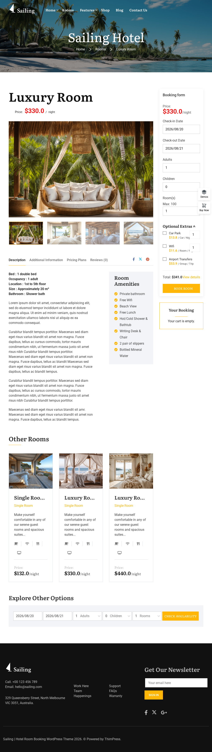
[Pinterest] (147, 259)
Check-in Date (173, 121)
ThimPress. (113, 739)
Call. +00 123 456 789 (21, 682)
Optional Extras (178, 226)
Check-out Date (174, 140)
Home (80, 49)
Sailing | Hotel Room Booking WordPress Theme (38, 739)
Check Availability (180, 616)
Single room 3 (30, 497)
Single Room (23, 506)
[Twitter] (140, 259)
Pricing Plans (76, 260)
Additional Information (46, 260)
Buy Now (204, 210)
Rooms (100, 49)
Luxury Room (51, 96)
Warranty (115, 696)
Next (142, 169)
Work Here (81, 686)
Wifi (171, 246)
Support (115, 686)
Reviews (99, 260)
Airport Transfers (180, 259)
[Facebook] (134, 259)
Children (169, 179)
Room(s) (169, 198)
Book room (183, 288)
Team (78, 691)
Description (17, 260)
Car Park (175, 233)
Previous (19, 169)
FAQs (113, 691)
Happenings (82, 696)
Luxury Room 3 (131, 497)
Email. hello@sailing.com (23, 687)
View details (191, 277)
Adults (167, 160)
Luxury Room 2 (81, 497)
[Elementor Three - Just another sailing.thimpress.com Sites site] (23, 10)
